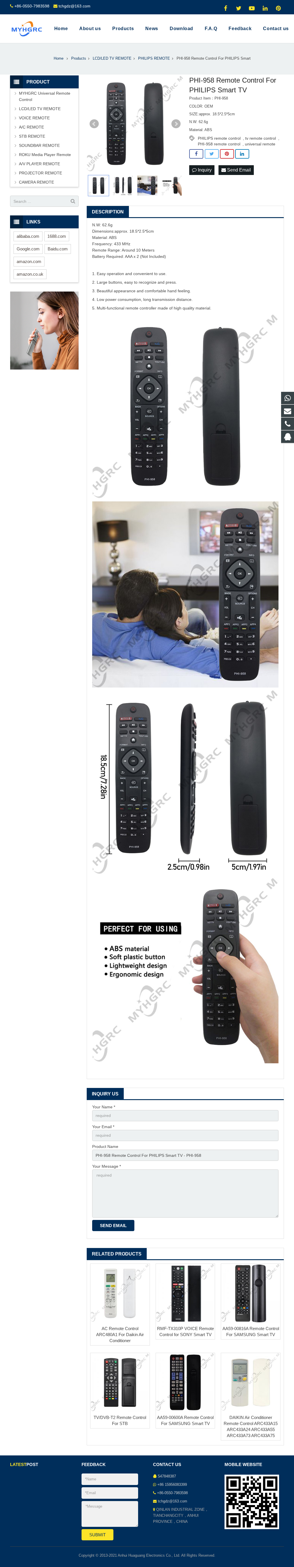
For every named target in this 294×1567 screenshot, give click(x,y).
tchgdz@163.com (74, 6)
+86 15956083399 (172, 1485)
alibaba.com (28, 236)
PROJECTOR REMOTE (40, 173)
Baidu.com (58, 248)
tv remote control (260, 138)
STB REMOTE (32, 136)
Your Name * (103, 1107)
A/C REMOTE (31, 127)
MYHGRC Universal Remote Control (44, 96)
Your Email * (103, 1126)
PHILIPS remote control (219, 138)
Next (176, 124)
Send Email (238, 170)
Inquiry (204, 170)
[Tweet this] (212, 154)
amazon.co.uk (30, 274)
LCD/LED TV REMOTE (40, 108)
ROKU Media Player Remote (45, 154)
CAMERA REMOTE (36, 182)
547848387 (167, 1476)
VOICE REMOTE (34, 118)
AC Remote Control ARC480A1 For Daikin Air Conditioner (120, 1334)
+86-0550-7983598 (31, 6)
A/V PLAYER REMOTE (39, 163)
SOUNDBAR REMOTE (39, 145)
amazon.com (29, 261)
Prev (94, 124)
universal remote (260, 144)
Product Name (105, 1146)
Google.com (28, 248)
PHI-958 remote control (219, 144)
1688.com (56, 236)
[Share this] (196, 154)
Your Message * (106, 1166)
